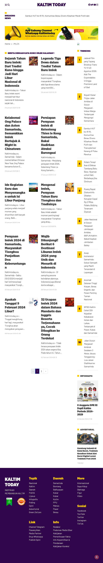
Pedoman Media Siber (62, 530)
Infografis (86, 376)
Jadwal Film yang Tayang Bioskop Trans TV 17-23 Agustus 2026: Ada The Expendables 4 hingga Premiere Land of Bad (90, 72)
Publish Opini (35, 539)
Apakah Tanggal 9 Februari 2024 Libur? (15, 305)
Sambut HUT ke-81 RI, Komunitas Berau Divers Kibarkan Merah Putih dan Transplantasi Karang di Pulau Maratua (91, 141)
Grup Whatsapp (36, 536)
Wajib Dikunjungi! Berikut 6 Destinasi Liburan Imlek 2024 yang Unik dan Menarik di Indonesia (51, 252)
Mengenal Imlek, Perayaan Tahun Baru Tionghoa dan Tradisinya (51, 194)
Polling (32, 502)
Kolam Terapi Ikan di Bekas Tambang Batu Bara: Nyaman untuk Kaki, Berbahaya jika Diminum (90, 172)
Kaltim (32, 486)
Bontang (57, 486)
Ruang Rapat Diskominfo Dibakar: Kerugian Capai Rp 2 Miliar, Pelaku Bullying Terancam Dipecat (90, 200)
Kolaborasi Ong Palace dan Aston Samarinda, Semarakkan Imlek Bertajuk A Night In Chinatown (14, 133)
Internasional (83, 483)
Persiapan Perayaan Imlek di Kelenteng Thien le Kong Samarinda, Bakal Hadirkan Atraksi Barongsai (51, 135)
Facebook (81, 510)
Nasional (33, 483)
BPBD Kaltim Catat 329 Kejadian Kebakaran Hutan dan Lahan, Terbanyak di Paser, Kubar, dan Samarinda (90, 320)
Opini (31, 505)
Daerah (32, 489)
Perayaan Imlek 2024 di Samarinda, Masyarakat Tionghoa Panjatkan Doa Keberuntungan (15, 252)
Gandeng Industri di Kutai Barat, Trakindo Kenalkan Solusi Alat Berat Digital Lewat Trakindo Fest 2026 (87, 453)
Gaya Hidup (82, 486)
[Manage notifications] (97, 557)
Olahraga (81, 489)
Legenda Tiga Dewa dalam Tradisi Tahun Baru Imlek (51, 64)
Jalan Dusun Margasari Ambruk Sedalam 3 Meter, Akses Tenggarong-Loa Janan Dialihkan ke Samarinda (90, 353)
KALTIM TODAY (51, 5)
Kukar (55, 492)
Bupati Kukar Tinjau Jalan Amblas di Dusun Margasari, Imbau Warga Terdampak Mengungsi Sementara (90, 108)
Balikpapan (58, 489)
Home (7, 43)
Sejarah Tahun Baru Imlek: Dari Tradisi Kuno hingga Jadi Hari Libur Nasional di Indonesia (15, 72)
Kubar (55, 496)
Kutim (56, 499)
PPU (55, 502)
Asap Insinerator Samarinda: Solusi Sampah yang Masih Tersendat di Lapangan (90, 263)
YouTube (81, 514)
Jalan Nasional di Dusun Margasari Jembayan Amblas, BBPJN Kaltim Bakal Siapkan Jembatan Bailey (90, 232)
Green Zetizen (35, 512)
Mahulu (56, 505)
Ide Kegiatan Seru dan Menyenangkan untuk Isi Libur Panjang (15, 192)
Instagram (81, 520)
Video (79, 496)
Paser (55, 509)
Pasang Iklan (34, 530)
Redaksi (56, 527)
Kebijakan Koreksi (61, 546)
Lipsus (32, 496)
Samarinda (58, 483)
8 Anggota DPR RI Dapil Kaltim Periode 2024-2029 (87, 409)
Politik (32, 492)
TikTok (80, 523)
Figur (79, 492)
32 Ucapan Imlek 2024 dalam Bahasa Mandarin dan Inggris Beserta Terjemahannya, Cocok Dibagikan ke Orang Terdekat (51, 318)
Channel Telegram (37, 527)
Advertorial (87, 429)
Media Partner (35, 533)
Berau (55, 512)
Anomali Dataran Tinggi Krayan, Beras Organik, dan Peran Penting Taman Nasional (90, 290)
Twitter (80, 517)
